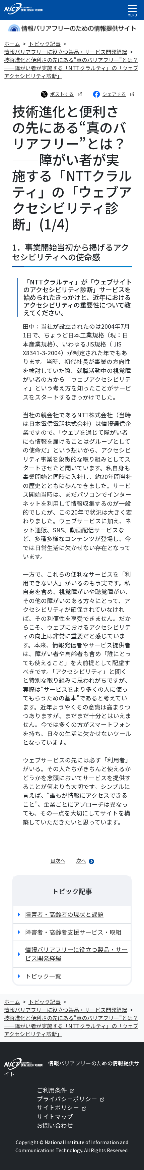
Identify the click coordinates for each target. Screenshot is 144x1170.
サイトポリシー (64, 1107)
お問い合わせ (55, 1125)
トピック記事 (44, 44)
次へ (81, 860)
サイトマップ (55, 1116)
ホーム (12, 44)
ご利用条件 (58, 1090)
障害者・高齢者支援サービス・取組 (73, 932)
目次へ (57, 860)
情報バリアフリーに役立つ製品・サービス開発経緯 (65, 52)
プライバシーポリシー (73, 1099)
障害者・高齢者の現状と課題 (64, 914)
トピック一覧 (43, 976)
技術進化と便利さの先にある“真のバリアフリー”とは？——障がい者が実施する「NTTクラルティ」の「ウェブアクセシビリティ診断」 (71, 68)
